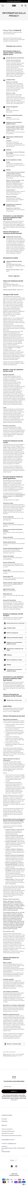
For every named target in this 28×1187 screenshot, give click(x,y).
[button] (24, 1184)
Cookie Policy (16, 711)
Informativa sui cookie (7, 1133)
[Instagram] (16, 1166)
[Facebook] (12, 1166)
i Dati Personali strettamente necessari (13, 1055)
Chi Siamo (4, 1119)
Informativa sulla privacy (8, 1131)
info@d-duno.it (12, 1143)
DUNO (15, 1173)
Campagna (4, 1121)
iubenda (4, 1054)
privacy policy (14, 1099)
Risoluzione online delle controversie (11, 1135)
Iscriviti (14, 1091)
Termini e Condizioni (7, 1129)
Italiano (12, 1160)
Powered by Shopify (14, 1175)
